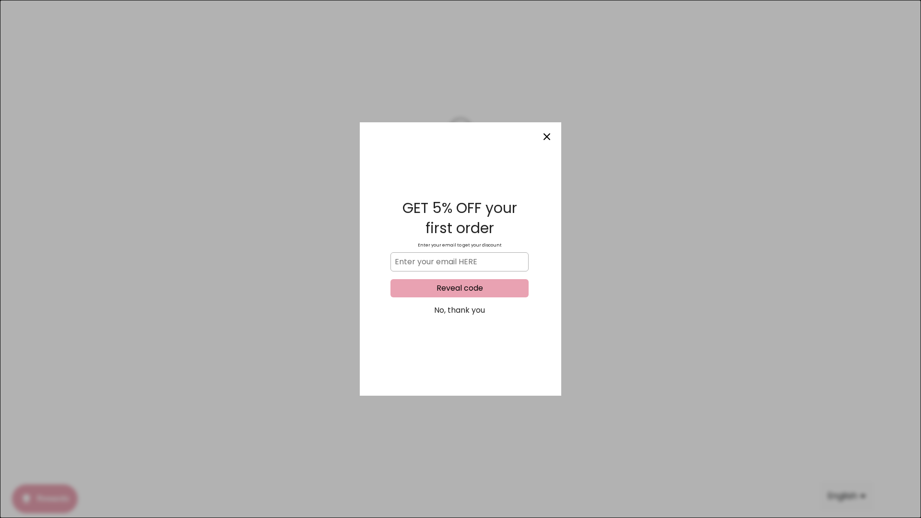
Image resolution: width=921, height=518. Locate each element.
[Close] (547, 136)
